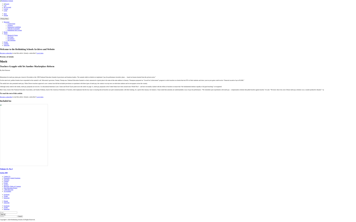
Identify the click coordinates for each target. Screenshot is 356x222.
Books (6, 32)
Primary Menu (4, 18)
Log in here (40, 53)
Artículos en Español (13, 28)
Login (5, 10)
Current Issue (11, 23)
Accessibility (7, 191)
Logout (6, 9)
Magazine (6, 22)
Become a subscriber (6, 53)
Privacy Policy (40, 219)
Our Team (10, 37)
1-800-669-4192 (8, 190)
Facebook (6, 194)
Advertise (6, 180)
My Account (7, 7)
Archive (6, 185)
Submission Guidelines (14, 27)
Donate (6, 15)
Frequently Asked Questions (12, 178)
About (5, 33)
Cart (5, 5)
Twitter (6, 196)
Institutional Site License (14, 30)
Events (6, 42)
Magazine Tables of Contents (12, 186)
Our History (10, 38)
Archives (10, 25)
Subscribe (6, 45)
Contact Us (7, 176)
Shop (5, 14)
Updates (6, 43)
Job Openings (11, 40)
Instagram (6, 198)
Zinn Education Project (10, 188)
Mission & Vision (12, 35)
